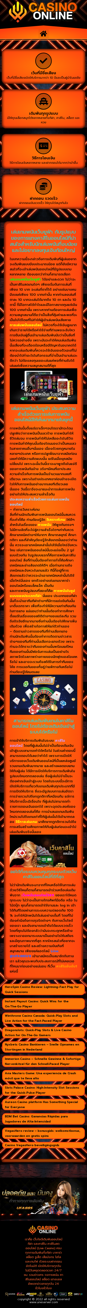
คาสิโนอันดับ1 (66, 966)
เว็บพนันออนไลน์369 (38, 895)
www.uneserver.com (43, 1302)
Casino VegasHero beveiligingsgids (32, 1145)
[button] (43, 34)
